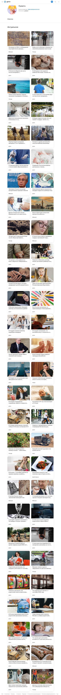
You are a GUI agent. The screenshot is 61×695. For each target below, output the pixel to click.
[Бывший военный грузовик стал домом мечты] (42, 444)
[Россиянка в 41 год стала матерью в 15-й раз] (42, 397)
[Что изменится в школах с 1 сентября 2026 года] (42, 586)
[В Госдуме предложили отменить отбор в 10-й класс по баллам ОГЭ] (18, 420)
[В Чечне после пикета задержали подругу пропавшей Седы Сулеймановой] (42, 231)
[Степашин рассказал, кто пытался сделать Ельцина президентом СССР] (42, 491)
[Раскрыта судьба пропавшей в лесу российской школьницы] (42, 137)
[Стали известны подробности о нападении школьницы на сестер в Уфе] (42, 538)
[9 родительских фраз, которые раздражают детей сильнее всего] (18, 278)
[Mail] (5, 2)
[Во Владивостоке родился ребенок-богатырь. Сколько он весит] (42, 66)
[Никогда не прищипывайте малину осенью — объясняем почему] (18, 444)
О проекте (19, 693)
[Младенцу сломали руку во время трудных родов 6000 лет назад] (18, 538)
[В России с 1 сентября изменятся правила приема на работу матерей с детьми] (18, 467)
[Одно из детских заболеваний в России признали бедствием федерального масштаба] (42, 278)
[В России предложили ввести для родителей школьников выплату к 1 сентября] (18, 609)
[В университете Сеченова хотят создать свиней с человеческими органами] (42, 656)
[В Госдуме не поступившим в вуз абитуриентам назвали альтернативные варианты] (18, 373)
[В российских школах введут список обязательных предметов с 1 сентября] (18, 656)
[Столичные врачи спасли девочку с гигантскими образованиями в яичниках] (18, 160)
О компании (7, 693)
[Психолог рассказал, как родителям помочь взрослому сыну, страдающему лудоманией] (18, 586)
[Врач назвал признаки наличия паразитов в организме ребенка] (18, 680)
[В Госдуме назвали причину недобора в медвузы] (18, 326)
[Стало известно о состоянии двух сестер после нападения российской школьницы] (42, 89)
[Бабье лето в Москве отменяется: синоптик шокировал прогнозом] (42, 42)
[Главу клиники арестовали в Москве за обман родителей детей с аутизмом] (42, 609)
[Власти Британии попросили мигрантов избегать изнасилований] (42, 208)
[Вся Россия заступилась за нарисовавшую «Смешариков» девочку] (42, 302)
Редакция (24, 693)
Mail (2, 693)
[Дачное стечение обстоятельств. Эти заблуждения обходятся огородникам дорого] (42, 680)
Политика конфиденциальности (48, 693)
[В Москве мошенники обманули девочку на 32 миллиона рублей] (18, 302)
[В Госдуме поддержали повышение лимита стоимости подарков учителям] (18, 397)
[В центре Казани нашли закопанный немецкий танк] (18, 491)
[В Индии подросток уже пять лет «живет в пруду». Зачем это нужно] (42, 113)
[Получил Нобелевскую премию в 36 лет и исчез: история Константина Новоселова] (42, 373)
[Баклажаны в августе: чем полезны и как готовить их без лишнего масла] (42, 467)
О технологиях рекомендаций (34, 693)
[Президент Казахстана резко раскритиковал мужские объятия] (18, 184)
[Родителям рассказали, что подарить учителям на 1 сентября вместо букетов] (18, 562)
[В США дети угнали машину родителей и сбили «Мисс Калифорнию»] (42, 515)
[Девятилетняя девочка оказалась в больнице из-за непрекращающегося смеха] (18, 113)
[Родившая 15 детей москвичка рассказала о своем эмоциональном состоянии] (42, 160)
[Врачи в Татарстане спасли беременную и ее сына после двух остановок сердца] (18, 208)
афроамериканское (33, 9)
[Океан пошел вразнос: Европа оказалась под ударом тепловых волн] (18, 89)
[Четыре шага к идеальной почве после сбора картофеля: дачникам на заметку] (18, 231)
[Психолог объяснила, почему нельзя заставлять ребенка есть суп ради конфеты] (42, 255)
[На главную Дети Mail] (8, 2)
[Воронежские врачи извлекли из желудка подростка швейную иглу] (42, 184)
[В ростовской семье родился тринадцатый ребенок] (42, 349)
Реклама (13, 693)
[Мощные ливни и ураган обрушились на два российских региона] (42, 562)
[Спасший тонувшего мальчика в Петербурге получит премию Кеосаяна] (18, 515)
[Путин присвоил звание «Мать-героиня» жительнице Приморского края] (18, 349)
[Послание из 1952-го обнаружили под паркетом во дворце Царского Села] (18, 42)
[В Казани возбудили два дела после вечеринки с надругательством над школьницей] (18, 66)
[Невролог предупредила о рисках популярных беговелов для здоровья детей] (42, 420)
